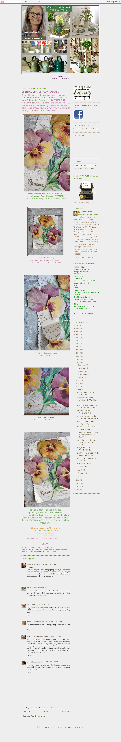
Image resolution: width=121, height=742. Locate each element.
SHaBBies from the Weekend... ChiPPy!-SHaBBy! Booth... (88, 428)
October (81, 371)
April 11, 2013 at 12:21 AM (52, 636)
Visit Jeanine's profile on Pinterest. (85, 129)
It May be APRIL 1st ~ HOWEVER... (84, 465)
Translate (90, 168)
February (81, 473)
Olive (29, 588)
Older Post (66, 711)
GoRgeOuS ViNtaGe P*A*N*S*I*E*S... (84, 449)
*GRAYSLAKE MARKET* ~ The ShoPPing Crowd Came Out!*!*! (87, 434)
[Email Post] (51, 547)
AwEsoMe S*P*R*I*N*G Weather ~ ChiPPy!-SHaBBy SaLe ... (87, 400)
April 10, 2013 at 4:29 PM (40, 605)
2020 (78, 341)
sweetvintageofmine (34, 662)
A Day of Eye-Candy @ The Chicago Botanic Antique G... (88, 417)
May (79, 386)
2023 (78, 331)
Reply (29, 581)
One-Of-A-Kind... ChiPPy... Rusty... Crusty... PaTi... (86, 422)
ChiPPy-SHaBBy (86, 211)
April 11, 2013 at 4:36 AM (51, 662)
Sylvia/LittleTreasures (35, 636)
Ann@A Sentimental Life (35, 622)
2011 (78, 483)
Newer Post (26, 711)
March (80, 470)
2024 (78, 328)
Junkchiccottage (32, 564)
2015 (78, 356)
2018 (78, 347)
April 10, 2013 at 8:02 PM (53, 622)
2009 (78, 489)
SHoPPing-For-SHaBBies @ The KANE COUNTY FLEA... (88, 454)
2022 (78, 334)
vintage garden (36, 551)
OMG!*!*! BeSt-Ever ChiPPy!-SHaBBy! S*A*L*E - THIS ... (87, 406)
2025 (78, 325)
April (79, 389)
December (82, 365)
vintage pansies (49, 551)
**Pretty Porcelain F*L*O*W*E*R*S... (84, 412)
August (80, 377)
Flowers (56, 549)
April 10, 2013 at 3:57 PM (40, 588)
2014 (78, 359)
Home (46, 711)
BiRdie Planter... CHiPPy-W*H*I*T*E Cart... (85, 393)
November (82, 368)
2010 (78, 486)
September (82, 374)
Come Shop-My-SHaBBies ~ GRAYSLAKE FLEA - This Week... (87, 442)
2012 (78, 480)
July (79, 380)
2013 (78, 362)
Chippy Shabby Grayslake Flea (40, 549)
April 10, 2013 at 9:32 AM (47, 564)
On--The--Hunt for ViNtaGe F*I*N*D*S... (86, 459)
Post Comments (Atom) (39, 716)
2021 (78, 337)
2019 (78, 344)
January (81, 476)
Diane (29, 605)
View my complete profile (83, 257)
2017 (78, 350)
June (79, 383)
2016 (78, 353)
